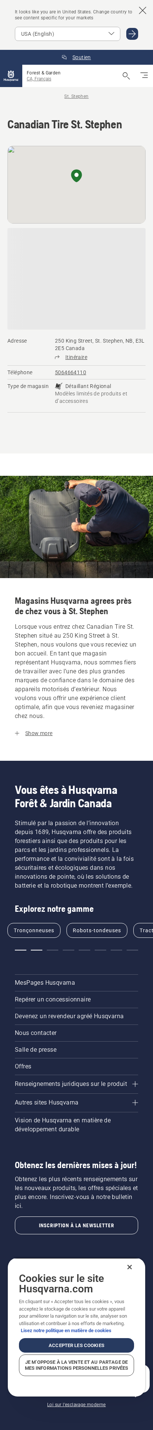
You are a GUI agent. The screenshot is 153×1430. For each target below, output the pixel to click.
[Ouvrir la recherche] (126, 76)
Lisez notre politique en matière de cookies (66, 1330)
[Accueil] (11, 76)
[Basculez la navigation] (144, 76)
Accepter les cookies (76, 1345)
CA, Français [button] (39, 78)
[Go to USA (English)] (132, 34)
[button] (76, 176)
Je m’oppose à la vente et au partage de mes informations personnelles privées (76, 1365)
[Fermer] (130, 1267)
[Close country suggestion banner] (143, 10)
